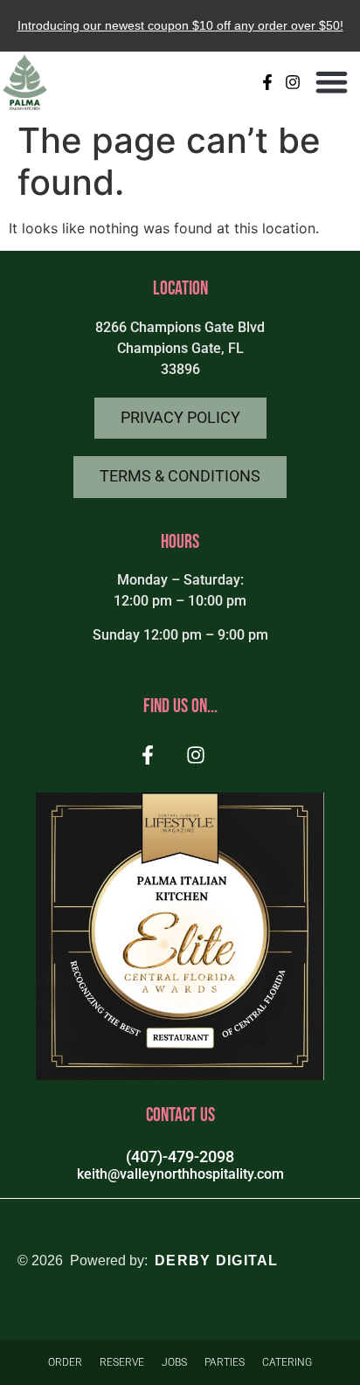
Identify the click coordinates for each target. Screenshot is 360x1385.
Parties (224, 1362)
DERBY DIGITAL (217, 1260)
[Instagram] (293, 81)
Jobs (174, 1362)
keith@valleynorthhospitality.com (180, 1174)
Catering (287, 1362)
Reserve (122, 1362)
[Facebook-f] (267, 81)
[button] (332, 82)
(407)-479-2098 (180, 1157)
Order (65, 1362)
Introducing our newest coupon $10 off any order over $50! (180, 25)
